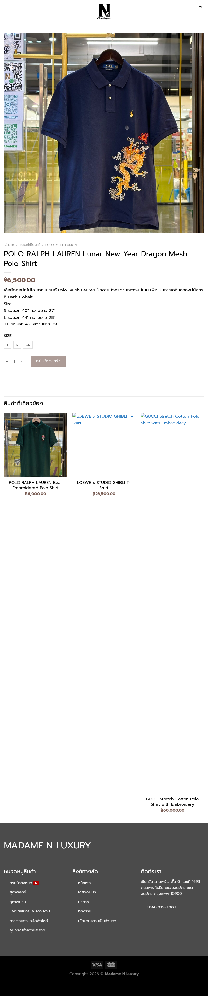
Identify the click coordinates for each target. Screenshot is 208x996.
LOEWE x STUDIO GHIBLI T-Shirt (104, 485)
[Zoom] (11, 227)
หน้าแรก (9, 245)
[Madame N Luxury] (104, 11)
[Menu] (7, 11)
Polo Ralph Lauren (61, 245)
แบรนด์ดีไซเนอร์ (30, 245)
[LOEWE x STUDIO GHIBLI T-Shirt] (104, 444)
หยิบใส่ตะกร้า (48, 361)
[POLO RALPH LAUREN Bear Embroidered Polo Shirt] (35, 444)
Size (8, 336)
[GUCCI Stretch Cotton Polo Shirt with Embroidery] (172, 603)
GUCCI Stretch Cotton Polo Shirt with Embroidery (172, 802)
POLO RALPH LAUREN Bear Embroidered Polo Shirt (35, 485)
